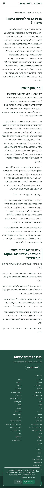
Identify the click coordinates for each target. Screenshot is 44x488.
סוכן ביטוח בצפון (37, 430)
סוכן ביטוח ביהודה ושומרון (13, 424)
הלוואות (39, 389)
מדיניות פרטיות (37, 459)
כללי (19, 405)
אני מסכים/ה (28, 482)
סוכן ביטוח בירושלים (35, 427)
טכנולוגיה (18, 395)
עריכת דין (18, 437)
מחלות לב (18, 411)
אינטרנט (39, 382)
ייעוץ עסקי (17, 402)
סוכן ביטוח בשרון (15, 430)
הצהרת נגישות (37, 466)
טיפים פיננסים (37, 395)
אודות (40, 453)
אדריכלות (39, 379)
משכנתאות (38, 418)
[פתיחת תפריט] (4, 3)
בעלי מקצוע (38, 385)
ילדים (40, 405)
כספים (19, 408)
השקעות (18, 389)
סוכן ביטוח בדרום (15, 421)
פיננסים (39, 440)
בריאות (19, 385)
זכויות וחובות (38, 392)
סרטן (40, 434)
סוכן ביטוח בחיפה (36, 424)
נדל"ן (19, 418)
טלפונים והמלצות (15, 398)
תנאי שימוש (38, 462)
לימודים (39, 411)
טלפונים (39, 398)
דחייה (18, 482)
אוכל (19, 379)
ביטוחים (18, 382)
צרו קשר (39, 456)
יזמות (40, 402)
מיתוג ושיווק (17, 414)
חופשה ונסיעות (16, 392)
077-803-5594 (32, 367)
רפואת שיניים (16, 440)
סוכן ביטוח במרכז (15, 427)
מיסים (40, 414)
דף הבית (39, 13)
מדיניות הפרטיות (29, 477)
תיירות (40, 443)
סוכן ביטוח (39, 421)
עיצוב (19, 434)
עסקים (40, 437)
